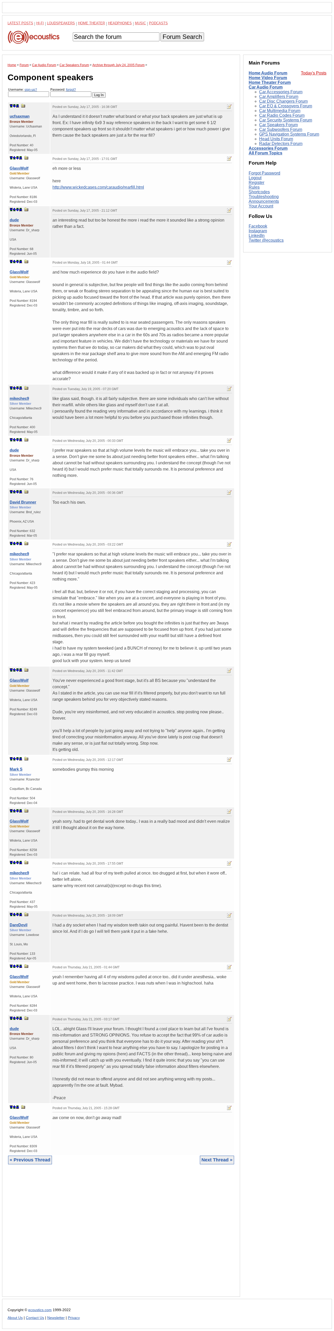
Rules (254, 187)
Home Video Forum (268, 78)
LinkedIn (257, 236)
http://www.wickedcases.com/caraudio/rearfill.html (98, 187)
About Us (15, 1318)
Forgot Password (264, 173)
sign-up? (31, 89)
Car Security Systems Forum (285, 120)
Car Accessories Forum (280, 92)
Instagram (258, 231)
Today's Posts (313, 73)
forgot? (71, 89)
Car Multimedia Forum (279, 110)
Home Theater (91, 23)
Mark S (16, 769)
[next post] (14, 105)
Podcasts (158, 23)
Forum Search (182, 36)
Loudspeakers (61, 23)
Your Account (261, 206)
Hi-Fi (40, 23)
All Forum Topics (265, 153)
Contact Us (35, 1318)
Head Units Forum (276, 139)
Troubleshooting (264, 196)
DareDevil (18, 925)
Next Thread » (216, 1159)
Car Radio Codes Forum (282, 115)
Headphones (120, 23)
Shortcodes (259, 192)
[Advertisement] (121, 1234)
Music (140, 23)
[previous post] (14, 157)
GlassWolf (19, 168)
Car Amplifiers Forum (278, 96)
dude (14, 220)
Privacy (74, 1318)
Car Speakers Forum (278, 125)
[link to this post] (23, 105)
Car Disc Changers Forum (283, 101)
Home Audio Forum (268, 73)
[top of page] (11, 105)
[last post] (17, 105)
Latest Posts (20, 23)
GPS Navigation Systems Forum (289, 134)
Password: (63, 89)
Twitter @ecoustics (266, 240)
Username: (22, 89)
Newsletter (56, 1318)
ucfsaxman (19, 116)
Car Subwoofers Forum (280, 129)
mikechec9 (19, 398)
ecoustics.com (40, 1310)
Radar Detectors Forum (280, 143)
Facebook (258, 226)
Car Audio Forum (266, 87)
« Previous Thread (30, 1159)
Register (256, 182)
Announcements (264, 201)
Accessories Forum (268, 148)
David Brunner (23, 502)
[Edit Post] (229, 107)
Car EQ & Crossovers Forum (285, 106)
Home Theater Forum (270, 82)
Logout (255, 178)
